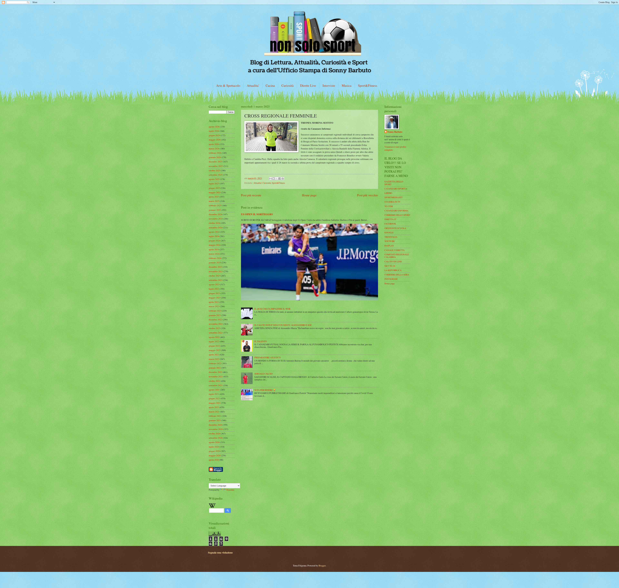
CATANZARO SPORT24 (395, 188)
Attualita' (253, 85)
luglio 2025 (214, 183)
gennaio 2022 (215, 367)
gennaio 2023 (215, 315)
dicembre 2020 (215, 424)
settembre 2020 (215, 437)
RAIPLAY (389, 245)
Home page (309, 195)
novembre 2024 (216, 218)
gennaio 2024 (215, 262)
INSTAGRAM (390, 278)
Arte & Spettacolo (228, 85)
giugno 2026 (214, 135)
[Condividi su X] (276, 178)
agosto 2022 (214, 337)
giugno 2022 (214, 345)
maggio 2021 (215, 402)
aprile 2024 (214, 249)
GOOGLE (388, 232)
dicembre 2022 (215, 319)
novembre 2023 (216, 271)
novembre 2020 (216, 429)
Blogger (322, 565)
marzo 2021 (214, 411)
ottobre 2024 (214, 223)
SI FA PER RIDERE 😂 (265, 390)
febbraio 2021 (215, 415)
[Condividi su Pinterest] (282, 178)
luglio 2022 (214, 341)
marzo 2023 (214, 306)
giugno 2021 (214, 398)
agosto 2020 (214, 442)
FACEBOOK (390, 223)
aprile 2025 (214, 196)
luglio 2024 (214, 236)
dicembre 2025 (215, 161)
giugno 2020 (214, 451)
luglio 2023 (214, 288)
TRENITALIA (390, 236)
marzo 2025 (214, 201)
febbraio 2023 (215, 310)
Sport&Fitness (367, 85)
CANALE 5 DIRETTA (394, 250)
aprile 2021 (214, 407)
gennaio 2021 (215, 420)
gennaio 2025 (215, 209)
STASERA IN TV (392, 201)
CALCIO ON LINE (393, 261)
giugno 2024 (214, 240)
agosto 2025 (214, 179)
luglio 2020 (214, 446)
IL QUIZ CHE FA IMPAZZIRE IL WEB (272, 308)
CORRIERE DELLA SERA (396, 274)
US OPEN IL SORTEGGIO (257, 214)
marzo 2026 (214, 148)
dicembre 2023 (215, 266)
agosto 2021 (214, 389)
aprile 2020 (214, 459)
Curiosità (287, 85)
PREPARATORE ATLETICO (267, 357)
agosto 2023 (214, 284)
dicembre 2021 (215, 372)
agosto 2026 (214, 126)
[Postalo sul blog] (273, 178)
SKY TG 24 (389, 265)
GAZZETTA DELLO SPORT (393, 183)
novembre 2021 (216, 376)
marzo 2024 (214, 253)
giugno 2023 (214, 293)
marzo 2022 (214, 359)
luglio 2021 (214, 394)
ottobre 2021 (214, 380)
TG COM (388, 206)
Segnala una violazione (220, 552)
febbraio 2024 (215, 258)
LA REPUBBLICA (393, 270)
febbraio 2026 (215, 152)
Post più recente (251, 195)
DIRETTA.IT (390, 219)
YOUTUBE (389, 241)
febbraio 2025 (215, 205)
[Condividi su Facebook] (279, 178)
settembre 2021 (215, 385)
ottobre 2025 (214, 170)
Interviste (329, 85)
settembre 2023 (215, 280)
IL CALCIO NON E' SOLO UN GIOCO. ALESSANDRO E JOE (283, 325)
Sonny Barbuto (395, 131)
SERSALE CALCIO (263, 373)
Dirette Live (308, 85)
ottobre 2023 (214, 275)
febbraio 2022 (215, 363)
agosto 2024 (214, 231)
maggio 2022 (215, 350)
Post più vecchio (367, 195)
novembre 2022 (216, 323)
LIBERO (388, 193)
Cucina (270, 85)
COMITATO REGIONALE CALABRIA (396, 256)
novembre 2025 (216, 166)
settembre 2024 (215, 227)
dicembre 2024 (215, 214)
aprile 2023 (214, 302)
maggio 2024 (215, 244)
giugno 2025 (214, 188)
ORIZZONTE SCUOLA (395, 228)
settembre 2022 (215, 332)
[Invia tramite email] (270, 178)
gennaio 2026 (215, 157)
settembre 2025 (215, 174)
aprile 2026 (214, 144)
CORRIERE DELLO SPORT (397, 214)
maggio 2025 (215, 192)
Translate (230, 489)
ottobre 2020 (214, 433)
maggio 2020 (215, 455)
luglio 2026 (214, 130)
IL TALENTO (260, 341)
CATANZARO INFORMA (396, 210)
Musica (346, 85)
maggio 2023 (215, 297)
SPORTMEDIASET (393, 197)
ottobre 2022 (214, 328)
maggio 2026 (215, 139)
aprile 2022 (214, 354)
